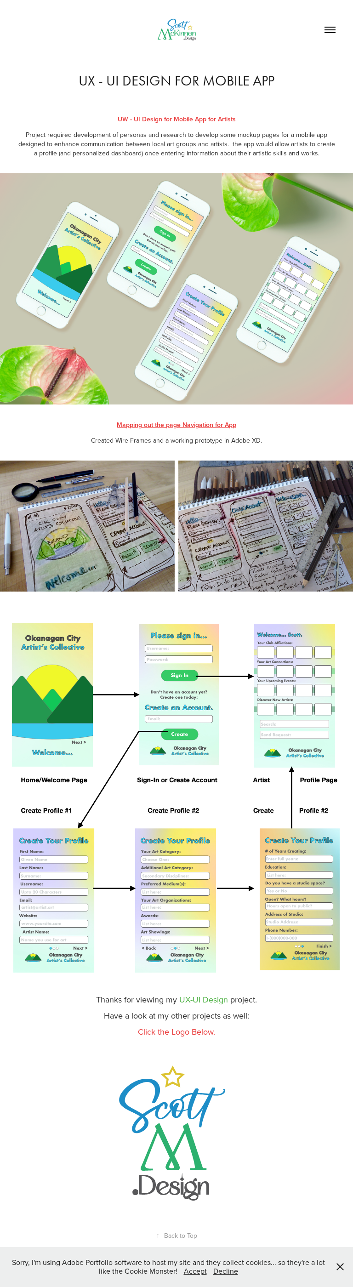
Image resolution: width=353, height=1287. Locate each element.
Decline (225, 1271)
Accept (195, 1271)
